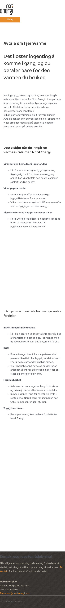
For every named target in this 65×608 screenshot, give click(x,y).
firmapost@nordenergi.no (22, 479)
